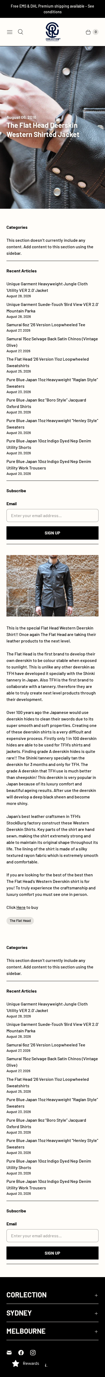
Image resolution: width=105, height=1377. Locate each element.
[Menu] (9, 31)
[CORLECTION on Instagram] (36, 1353)
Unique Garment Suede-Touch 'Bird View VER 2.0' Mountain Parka (52, 310)
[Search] (20, 31)
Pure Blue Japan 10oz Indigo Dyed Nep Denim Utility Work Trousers (48, 467)
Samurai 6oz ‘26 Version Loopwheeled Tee (45, 327)
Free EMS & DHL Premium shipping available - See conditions (52, 9)
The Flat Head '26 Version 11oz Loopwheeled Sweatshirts (47, 364)
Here (21, 907)
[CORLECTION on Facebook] (24, 1353)
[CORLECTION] (52, 32)
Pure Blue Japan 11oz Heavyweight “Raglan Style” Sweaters (52, 385)
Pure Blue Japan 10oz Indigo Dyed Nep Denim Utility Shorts (48, 446)
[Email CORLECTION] (12, 1353)
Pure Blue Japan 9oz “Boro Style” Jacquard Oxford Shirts (46, 405)
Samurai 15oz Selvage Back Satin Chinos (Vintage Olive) (52, 344)
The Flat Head (20, 920)
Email (11, 503)
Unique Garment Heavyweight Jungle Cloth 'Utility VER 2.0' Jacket (47, 289)
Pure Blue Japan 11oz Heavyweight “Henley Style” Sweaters (52, 426)
